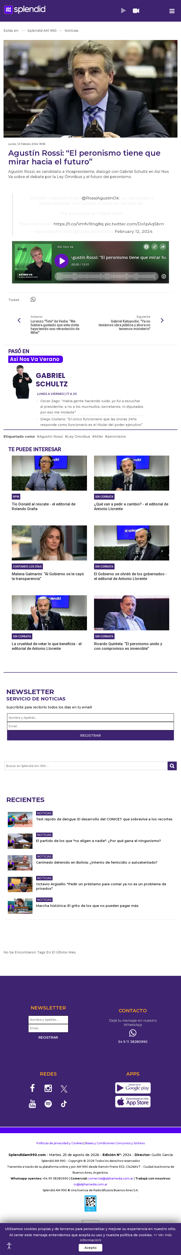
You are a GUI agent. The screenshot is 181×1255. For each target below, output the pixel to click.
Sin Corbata (104, 496)
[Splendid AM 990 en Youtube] (32, 1104)
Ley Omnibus (78, 436)
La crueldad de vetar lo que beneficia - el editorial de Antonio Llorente (47, 646)
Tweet (13, 300)
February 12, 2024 (133, 231)
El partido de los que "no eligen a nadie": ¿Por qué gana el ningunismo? (98, 841)
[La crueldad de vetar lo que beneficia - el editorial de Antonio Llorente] (49, 612)
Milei (99, 436)
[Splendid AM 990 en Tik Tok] (64, 1103)
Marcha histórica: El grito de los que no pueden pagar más (87, 906)
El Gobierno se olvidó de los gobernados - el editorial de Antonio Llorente (130, 576)
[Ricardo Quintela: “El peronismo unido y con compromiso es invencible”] (131, 612)
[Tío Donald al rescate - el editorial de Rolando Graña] (49, 473)
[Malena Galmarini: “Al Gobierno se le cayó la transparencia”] (49, 542)
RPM (16, 496)
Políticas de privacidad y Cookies (60, 1143)
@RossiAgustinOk (100, 197)
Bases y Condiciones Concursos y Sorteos (115, 1143)
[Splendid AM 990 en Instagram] (48, 1088)
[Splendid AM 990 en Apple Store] (133, 1102)
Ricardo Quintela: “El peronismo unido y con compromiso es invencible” (128, 646)
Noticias (44, 813)
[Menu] (172, 11)
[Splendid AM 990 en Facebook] (32, 1088)
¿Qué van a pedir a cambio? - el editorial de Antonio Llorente (131, 506)
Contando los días (27, 566)
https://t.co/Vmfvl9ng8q (78, 223)
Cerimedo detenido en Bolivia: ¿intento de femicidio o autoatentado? (96, 862)
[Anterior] (19, 321)
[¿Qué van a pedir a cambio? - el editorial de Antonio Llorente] (131, 473)
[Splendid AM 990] (25, 9)
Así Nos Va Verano (34, 359)
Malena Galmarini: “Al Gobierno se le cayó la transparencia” (48, 576)
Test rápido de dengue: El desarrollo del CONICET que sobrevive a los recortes (104, 819)
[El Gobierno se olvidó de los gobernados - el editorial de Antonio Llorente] (131, 542)
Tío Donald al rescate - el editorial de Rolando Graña (43, 506)
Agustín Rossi (51, 436)
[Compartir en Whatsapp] (33, 299)
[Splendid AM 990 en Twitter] (64, 1088)
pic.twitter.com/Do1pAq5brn (134, 223)
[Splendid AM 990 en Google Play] (133, 1088)
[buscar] (172, 766)
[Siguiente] (162, 321)
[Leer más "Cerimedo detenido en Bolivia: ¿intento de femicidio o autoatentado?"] (20, 862)
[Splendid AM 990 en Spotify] (48, 1104)
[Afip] (90, 1203)
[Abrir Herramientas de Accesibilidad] (9, 1245)
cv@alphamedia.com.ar (90, 1184)
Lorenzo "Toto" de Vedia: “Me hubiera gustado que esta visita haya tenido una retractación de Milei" (55, 326)
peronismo (116, 436)
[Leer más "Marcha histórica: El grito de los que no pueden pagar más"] (20, 906)
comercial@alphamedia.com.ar (110, 1178)
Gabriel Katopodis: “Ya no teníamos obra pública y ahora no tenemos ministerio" (124, 325)
